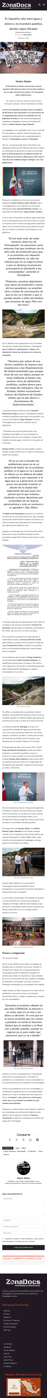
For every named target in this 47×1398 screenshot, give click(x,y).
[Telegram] (37, 1139)
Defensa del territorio (23, 32)
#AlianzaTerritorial (15, 1305)
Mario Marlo (27, 35)
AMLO (24, 1148)
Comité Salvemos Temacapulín (14, 1151)
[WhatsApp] (30, 1139)
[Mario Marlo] (23, 1168)
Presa (40, 1151)
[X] (16, 1139)
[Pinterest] (23, 1139)
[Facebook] (9, 1139)
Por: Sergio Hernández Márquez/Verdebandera (23, 101)
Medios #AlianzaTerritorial (23, 1374)
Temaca (6, 1154)
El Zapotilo (32, 1151)
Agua (17, 1148)
